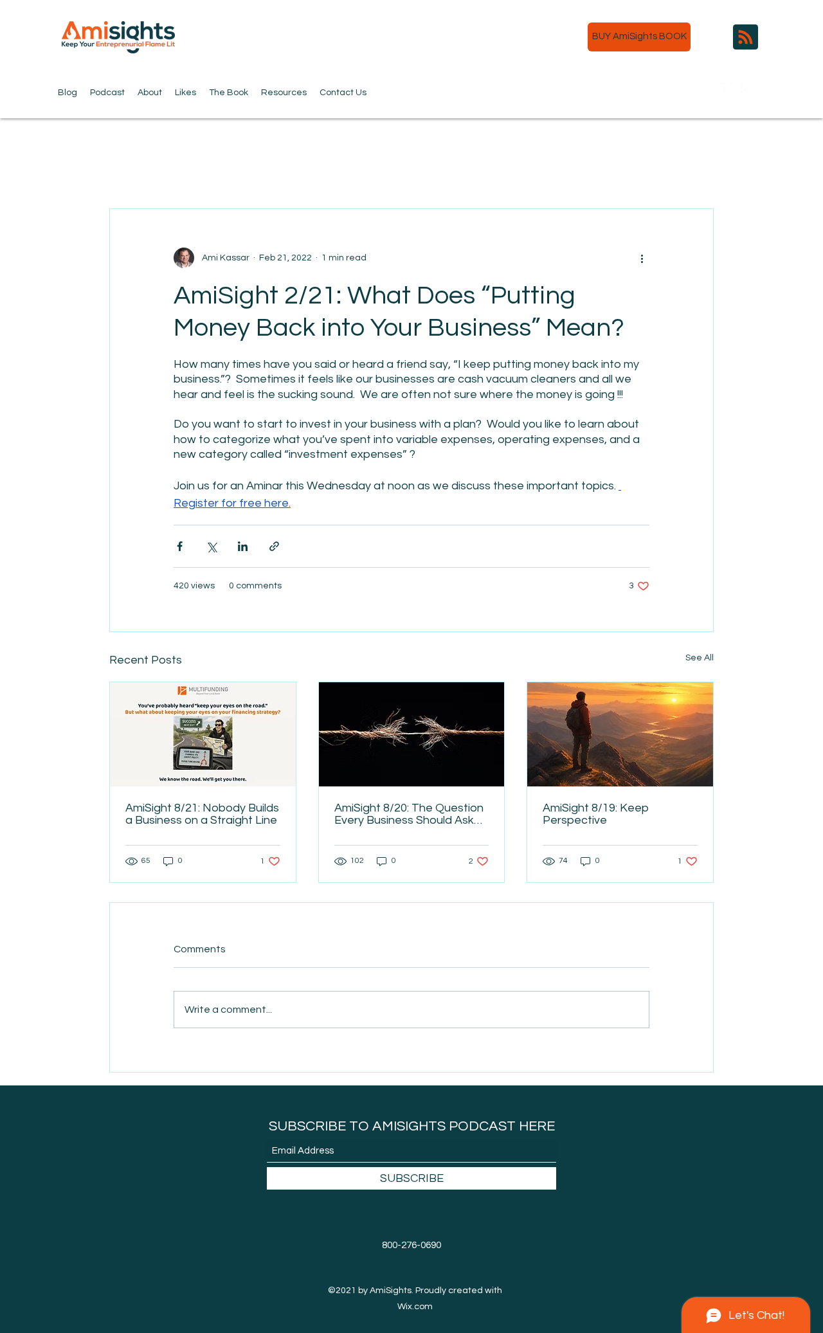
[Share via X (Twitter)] (211, 546)
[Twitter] (726, 89)
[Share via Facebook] (180, 546)
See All (699, 657)
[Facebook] (745, 89)
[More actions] (641, 258)
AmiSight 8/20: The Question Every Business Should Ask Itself (409, 814)
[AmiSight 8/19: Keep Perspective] (620, 734)
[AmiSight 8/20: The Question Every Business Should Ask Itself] (412, 734)
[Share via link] (274, 546)
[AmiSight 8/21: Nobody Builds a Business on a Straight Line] (203, 734)
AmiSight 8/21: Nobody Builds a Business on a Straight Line (202, 814)
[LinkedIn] (765, 89)
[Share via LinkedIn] (243, 546)
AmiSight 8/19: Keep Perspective (596, 814)
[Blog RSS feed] (745, 37)
